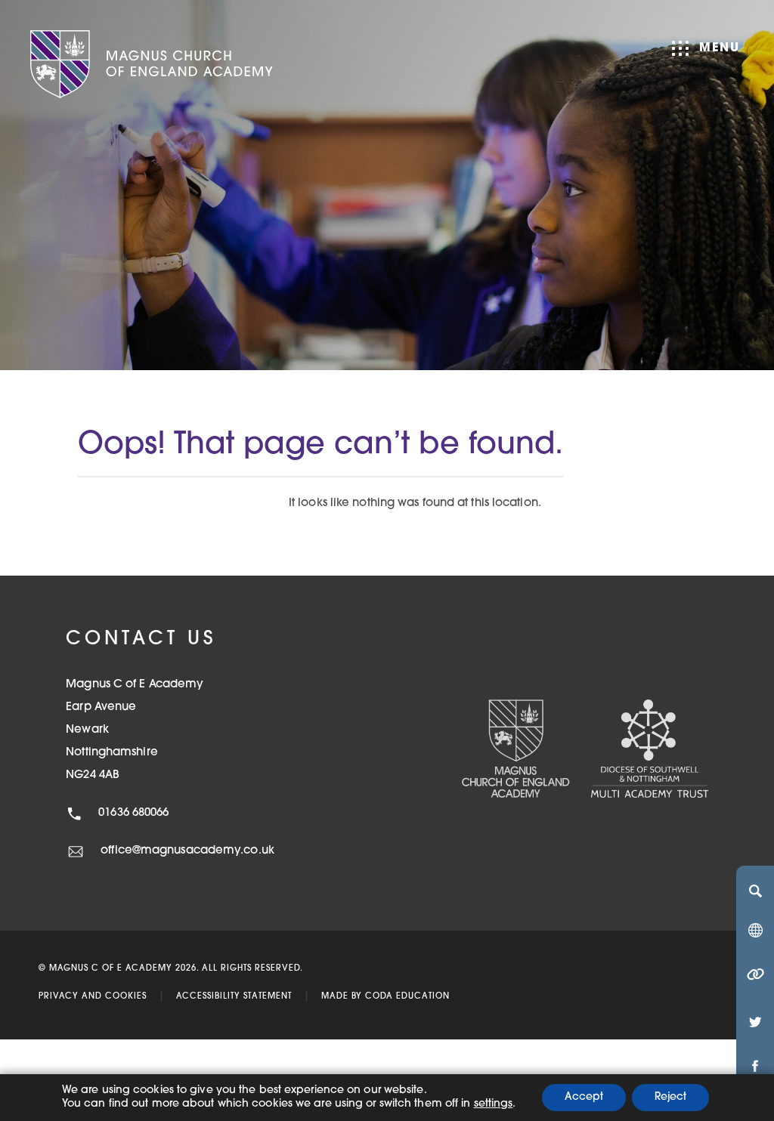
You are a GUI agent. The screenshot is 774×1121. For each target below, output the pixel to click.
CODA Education (407, 997)
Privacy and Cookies (93, 997)
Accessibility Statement (234, 997)
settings (493, 1104)
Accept (584, 1097)
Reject (670, 1097)
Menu (719, 48)
